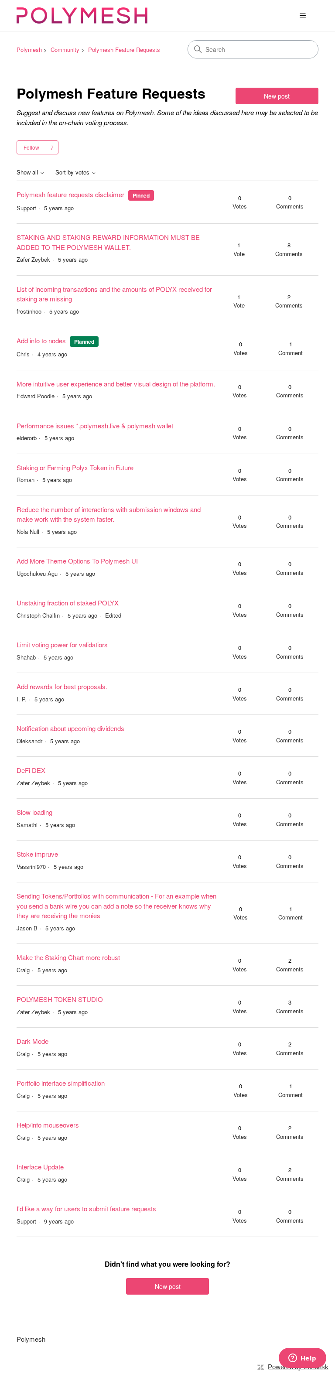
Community (65, 49)
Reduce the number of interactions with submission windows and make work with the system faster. (109, 514)
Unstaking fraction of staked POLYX (68, 602)
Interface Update (40, 1166)
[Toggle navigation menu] (302, 16)
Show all (28, 172)
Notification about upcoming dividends (70, 728)
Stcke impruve (37, 853)
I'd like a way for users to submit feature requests (86, 1208)
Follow (31, 147)
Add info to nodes (41, 340)
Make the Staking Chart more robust (68, 957)
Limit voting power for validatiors (62, 644)
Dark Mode (32, 1041)
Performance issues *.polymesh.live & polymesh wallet (95, 425)
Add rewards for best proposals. (62, 686)
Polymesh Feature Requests (124, 49)
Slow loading (34, 812)
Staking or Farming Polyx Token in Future (75, 467)
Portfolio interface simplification (61, 1082)
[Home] (82, 15)
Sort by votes (73, 172)
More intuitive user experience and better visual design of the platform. (116, 383)
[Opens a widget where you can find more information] (302, 1359)
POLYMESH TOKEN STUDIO (60, 999)
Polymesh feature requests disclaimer (70, 194)
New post (277, 96)
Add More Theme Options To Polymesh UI (77, 560)
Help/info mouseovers (48, 1124)
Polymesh (29, 49)
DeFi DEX (31, 770)
